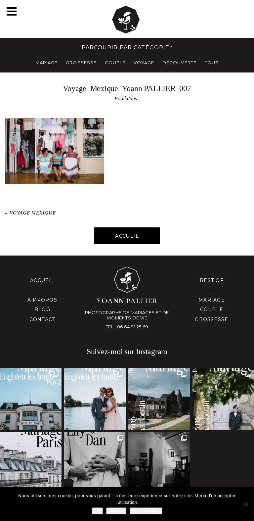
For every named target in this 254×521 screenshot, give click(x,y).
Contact (42, 319)
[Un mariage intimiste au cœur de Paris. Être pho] (31, 463)
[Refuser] (245, 504)
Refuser (116, 510)
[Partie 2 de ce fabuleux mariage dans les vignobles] (159, 399)
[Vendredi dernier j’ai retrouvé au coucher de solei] (95, 463)
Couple (212, 309)
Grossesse (211, 319)
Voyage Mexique (33, 212)
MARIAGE (46, 62)
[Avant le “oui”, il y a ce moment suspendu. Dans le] (159, 463)
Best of (212, 280)
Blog (42, 309)
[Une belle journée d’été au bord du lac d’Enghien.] (95, 399)
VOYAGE (144, 62)
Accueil (42, 280)
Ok (97, 510)
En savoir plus (146, 510)
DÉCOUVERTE (179, 62)
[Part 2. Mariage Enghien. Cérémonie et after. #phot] (31, 399)
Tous (212, 62)
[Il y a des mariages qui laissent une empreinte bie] (223, 399)
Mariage (211, 300)
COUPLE (115, 62)
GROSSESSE (81, 62)
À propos (42, 300)
